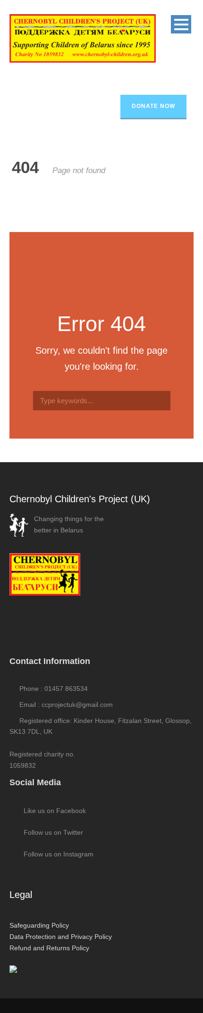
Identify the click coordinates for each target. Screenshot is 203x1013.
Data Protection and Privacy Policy (60, 936)
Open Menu (181, 24)
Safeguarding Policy (39, 925)
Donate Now (153, 106)
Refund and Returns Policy (49, 948)
